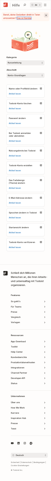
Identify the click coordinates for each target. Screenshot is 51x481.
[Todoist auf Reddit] (31, 443)
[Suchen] (24, 4)
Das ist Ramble (24, 18)
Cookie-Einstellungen (20, 465)
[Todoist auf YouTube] (12, 443)
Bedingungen (39, 462)
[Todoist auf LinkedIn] (18, 443)
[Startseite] (5, 5)
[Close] (46, 15)
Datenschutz (26, 462)
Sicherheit (15, 462)
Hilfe (16, 5)
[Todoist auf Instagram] (25, 443)
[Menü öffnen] (45, 4)
